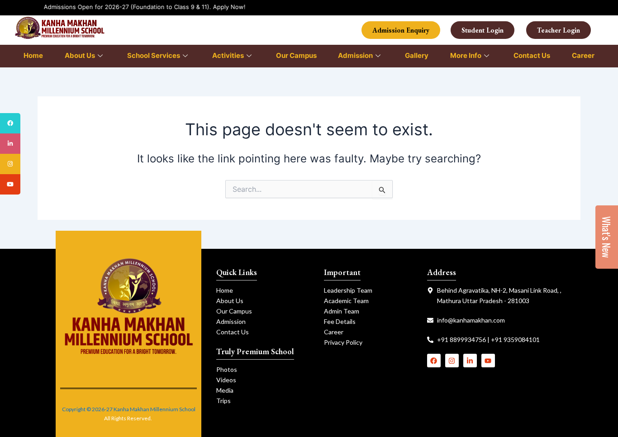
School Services (153, 55)
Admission (355, 55)
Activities (228, 55)
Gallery (416, 55)
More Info (465, 55)
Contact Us (531, 55)
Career (583, 55)
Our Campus (296, 55)
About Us (80, 55)
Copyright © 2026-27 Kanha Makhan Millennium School (128, 409)
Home (33, 55)
